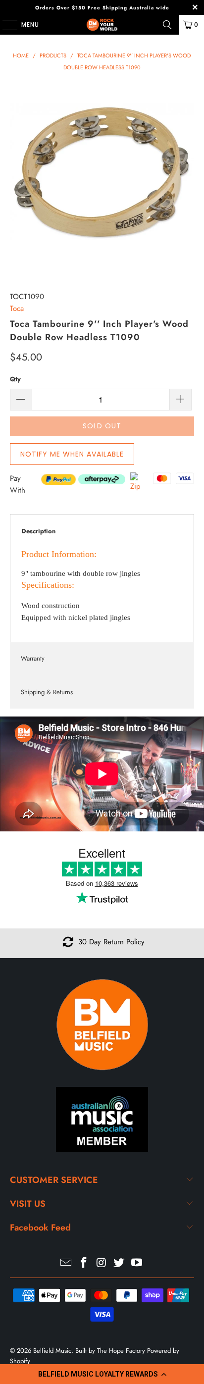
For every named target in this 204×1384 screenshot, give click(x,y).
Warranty (33, 658)
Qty (15, 379)
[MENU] (5, 25)
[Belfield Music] (102, 25)
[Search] (167, 25)
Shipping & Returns (47, 692)
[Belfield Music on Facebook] (83, 1263)
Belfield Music (52, 1350)
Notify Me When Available (72, 454)
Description (38, 531)
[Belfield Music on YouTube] (137, 1263)
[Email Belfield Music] (66, 1263)
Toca (17, 308)
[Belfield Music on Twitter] (119, 1263)
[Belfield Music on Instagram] (101, 1263)
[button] (102, 1374)
